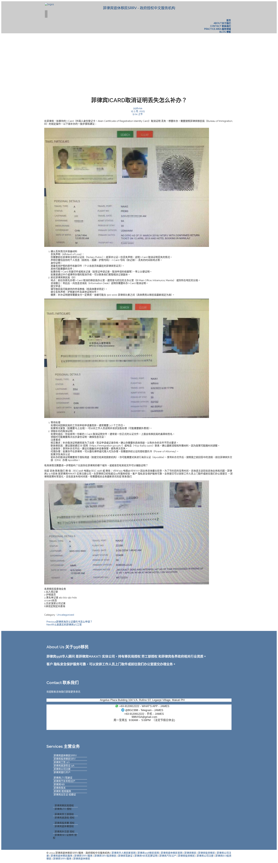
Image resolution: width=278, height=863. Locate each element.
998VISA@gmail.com (144, 716)
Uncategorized (65, 614)
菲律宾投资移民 (206, 852)
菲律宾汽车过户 (167, 855)
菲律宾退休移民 (81, 858)
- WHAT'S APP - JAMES (144, 706)
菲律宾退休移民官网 (171, 852)
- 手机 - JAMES (144, 713)
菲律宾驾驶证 (125, 855)
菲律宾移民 (190, 852)
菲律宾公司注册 (205, 855)
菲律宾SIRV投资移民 (105, 855)
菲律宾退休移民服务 (61, 855)
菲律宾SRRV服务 (83, 855)
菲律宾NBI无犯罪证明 (146, 855)
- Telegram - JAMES (144, 710)
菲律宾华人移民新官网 (123, 852)
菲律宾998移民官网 (148, 852)
